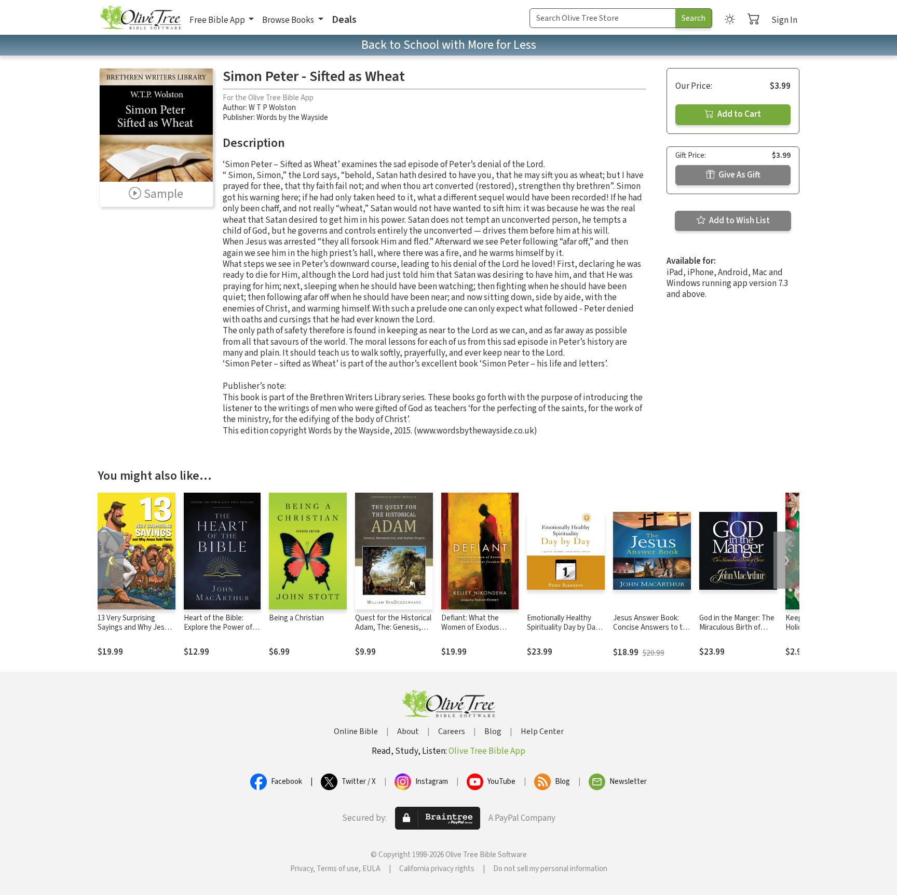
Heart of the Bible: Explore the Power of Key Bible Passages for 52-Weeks (220, 633)
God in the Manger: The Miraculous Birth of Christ (736, 628)
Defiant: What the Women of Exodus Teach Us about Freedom (470, 633)
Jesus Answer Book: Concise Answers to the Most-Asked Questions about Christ (652, 633)
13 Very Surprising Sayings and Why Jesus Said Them (135, 628)
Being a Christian (296, 618)
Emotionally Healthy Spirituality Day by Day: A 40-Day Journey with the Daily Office (564, 633)
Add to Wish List (739, 220)
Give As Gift (738, 175)
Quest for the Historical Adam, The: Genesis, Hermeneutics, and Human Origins (393, 633)
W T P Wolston (272, 107)
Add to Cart (738, 114)
